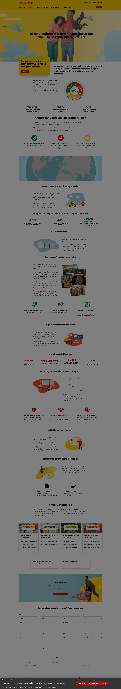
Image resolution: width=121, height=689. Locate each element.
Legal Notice (53, 687)
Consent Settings (81, 683)
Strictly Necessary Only (93, 683)
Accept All (104, 683)
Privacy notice (48, 687)
